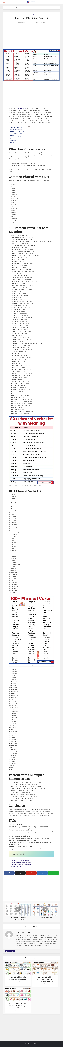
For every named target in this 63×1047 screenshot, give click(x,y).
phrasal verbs (22, 108)
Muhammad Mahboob (25, 22)
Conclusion (12, 142)
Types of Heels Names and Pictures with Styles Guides (17, 1005)
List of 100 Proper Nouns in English (21, 863)
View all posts (9, 951)
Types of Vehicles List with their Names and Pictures (17, 979)
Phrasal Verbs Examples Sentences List (16, 139)
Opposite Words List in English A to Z (21, 865)
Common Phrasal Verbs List (17, 131)
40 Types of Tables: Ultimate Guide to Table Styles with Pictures (45, 979)
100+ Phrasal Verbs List (16, 137)
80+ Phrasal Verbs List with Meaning (17, 134)
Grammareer (31, 1045)
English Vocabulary (31, 15)
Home (6, 7)
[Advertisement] (31, 36)
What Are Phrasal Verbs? (16, 129)
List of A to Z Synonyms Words (20, 861)
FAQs (11, 144)
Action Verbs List (16, 867)
